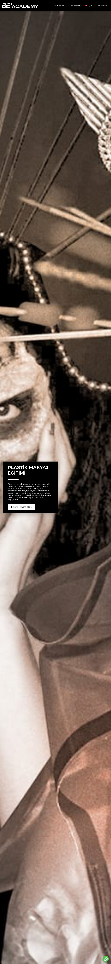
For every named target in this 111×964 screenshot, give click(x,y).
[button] (60, 5)
